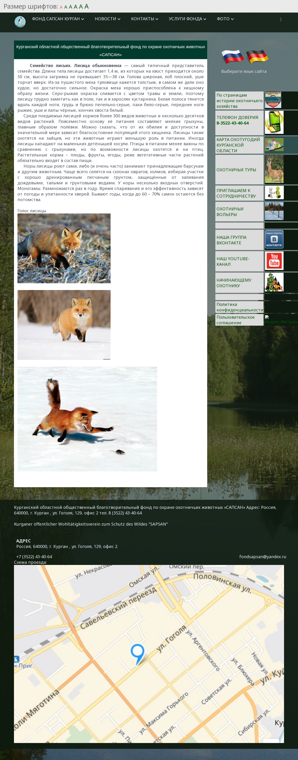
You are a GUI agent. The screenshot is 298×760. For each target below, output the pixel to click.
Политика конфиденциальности (240, 307)
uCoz (5, 751)
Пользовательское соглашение (236, 319)
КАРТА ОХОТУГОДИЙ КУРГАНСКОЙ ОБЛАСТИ (238, 145)
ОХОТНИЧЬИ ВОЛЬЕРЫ (230, 211)
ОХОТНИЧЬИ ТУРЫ (236, 169)
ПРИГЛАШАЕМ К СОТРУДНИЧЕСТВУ (236, 193)
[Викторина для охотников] (273, 106)
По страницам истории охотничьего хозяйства (240, 100)
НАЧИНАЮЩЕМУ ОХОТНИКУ (234, 282)
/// (2, 757)
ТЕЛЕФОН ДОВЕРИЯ (237, 117)
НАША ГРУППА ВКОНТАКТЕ (231, 240)
